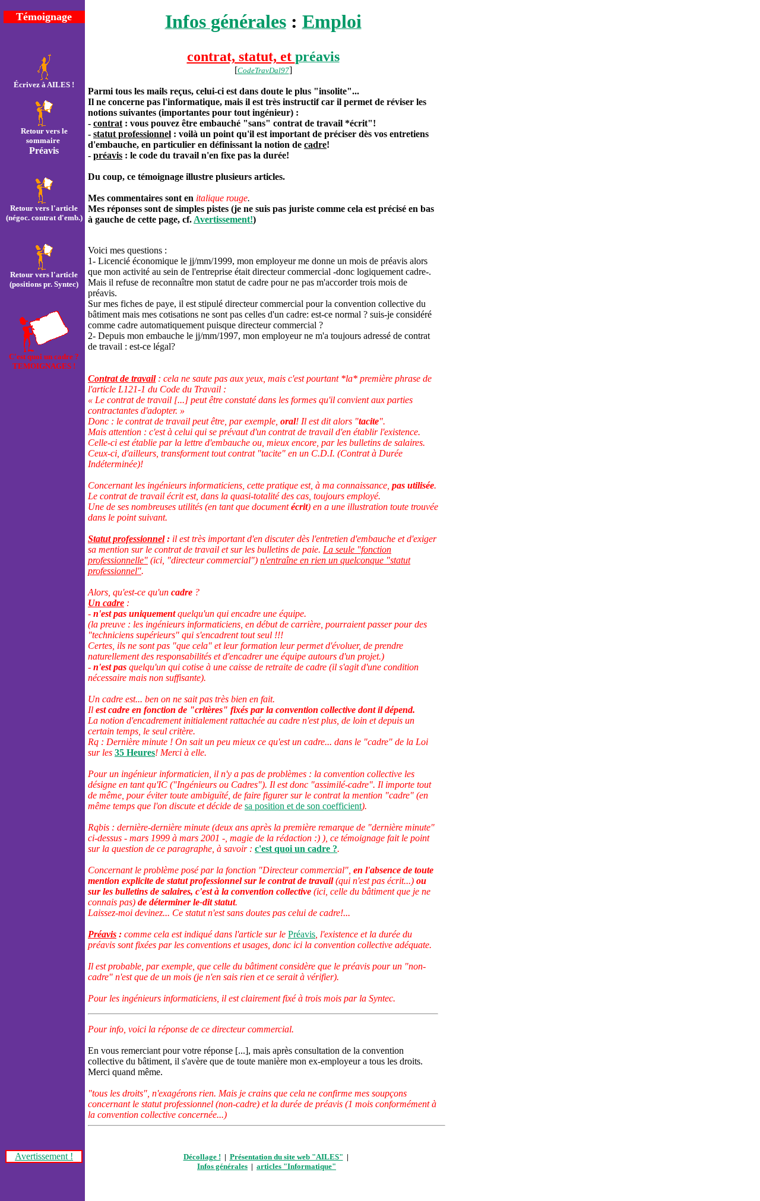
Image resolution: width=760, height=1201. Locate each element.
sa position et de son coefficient (303, 806)
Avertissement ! (44, 1156)
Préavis (301, 934)
